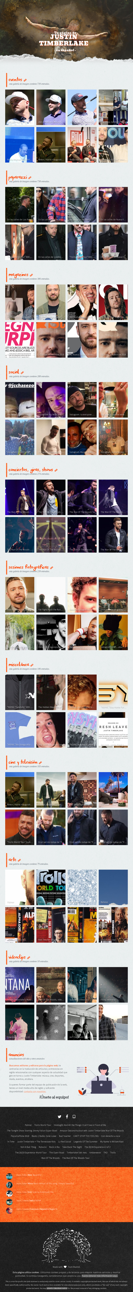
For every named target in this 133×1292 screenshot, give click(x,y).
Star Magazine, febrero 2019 (20, 354)
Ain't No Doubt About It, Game (82, 1037)
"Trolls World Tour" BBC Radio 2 (20, 257)
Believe (104, 902)
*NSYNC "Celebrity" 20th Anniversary (20, 707)
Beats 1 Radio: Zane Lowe (44, 1136)
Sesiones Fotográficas (29, 566)
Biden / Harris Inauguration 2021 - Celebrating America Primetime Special (51, 159)
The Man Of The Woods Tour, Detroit (114, 549)
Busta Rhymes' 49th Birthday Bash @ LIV (20, 159)
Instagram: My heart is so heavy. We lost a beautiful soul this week (51, 414)
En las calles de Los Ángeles (20, 219)
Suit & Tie (42, 1037)
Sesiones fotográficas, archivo (82, 609)
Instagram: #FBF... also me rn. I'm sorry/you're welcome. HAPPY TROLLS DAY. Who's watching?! (114, 647)
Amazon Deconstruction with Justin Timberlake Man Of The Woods (92, 1130)
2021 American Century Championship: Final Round (20, 122)
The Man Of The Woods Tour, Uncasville (20, 512)
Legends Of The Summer (85, 1141)
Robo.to (42, 1147)
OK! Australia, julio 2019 (80, 317)
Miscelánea (19, 664)
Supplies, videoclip (78, 999)
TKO (106, 1152)
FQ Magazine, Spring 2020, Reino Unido (20, 317)
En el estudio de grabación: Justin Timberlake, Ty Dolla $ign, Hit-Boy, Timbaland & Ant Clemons (20, 647)
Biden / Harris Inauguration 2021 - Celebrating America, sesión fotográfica (20, 609)
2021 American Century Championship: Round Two (51, 122)
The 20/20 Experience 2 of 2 (97, 1147)
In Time (10, 1141)
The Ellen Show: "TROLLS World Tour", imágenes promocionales (114, 804)
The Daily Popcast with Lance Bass (82, 804)
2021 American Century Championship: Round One (82, 122)
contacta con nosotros (35, 1091)
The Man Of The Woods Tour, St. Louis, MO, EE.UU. (82, 549)
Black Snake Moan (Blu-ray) (82, 939)
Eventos (16, 79)
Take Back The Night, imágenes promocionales (20, 1037)
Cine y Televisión (24, 761)
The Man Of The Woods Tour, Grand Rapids (114, 512)
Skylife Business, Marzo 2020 (51, 317)
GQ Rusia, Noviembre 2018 (113, 354)
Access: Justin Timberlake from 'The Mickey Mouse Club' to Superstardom (82, 707)
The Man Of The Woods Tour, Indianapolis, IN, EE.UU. (20, 549)
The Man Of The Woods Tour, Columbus (51, 549)
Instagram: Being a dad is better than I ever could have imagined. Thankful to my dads (82, 452)
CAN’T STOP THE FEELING (86, 1136)
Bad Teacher (65, 1136)
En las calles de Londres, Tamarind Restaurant (51, 257)
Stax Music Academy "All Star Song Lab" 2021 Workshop (114, 122)
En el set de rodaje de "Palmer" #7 (51, 842)
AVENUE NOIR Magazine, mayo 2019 (114, 317)
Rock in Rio (54, 1147)
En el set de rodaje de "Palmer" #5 (114, 842)
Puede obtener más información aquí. (100, 1275)
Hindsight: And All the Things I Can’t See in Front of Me (80, 1125)
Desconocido (75, 647)
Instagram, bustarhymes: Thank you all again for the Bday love (114, 452)
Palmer (10, 902)
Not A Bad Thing (28, 1147)
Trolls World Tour (42, 1125)
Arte (13, 859)
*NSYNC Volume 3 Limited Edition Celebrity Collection (82, 744)
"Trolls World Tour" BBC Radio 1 (82, 257)
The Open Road (56, 1152)
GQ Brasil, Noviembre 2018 (51, 354)
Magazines (19, 274)
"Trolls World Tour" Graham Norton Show (20, 842)
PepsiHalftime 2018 (20, 1136)
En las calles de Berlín (80, 219)
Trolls (113, 1152)
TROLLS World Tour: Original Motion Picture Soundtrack (51, 902)
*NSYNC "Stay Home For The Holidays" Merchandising (114, 707)
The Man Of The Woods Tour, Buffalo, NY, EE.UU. (82, 512)
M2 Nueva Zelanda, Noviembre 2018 (82, 354)
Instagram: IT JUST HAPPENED (20, 452)
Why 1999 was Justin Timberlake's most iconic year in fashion (51, 744)
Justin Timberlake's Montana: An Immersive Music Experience (20, 999)
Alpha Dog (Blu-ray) (16, 939)
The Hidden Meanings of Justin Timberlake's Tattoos (51, 707)
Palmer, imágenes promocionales (51, 804)
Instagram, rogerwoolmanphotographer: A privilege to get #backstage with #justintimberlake (51, 647)
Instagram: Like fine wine (112, 414)
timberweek (95, 1152)
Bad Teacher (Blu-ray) (48, 939)
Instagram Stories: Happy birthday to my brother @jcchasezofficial (20, 414)
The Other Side (76, 902)
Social (15, 371)
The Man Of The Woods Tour (75, 1158)
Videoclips (18, 956)
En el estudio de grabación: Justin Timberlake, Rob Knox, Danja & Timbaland (114, 609)
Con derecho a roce (110, 1136)
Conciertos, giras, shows (32, 469)
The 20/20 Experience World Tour (31, 1152)
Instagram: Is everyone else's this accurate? (82, 414)
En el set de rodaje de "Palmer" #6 (82, 842)
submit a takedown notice (57, 1288)
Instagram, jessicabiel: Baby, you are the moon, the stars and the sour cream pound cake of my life (51, 452)
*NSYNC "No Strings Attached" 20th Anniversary (20, 744)
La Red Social (64, 1141)
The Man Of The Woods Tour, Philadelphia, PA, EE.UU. (51, 512)
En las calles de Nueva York (51, 219)
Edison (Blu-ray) (108, 939)
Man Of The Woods (50, 1158)
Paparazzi (18, 176)
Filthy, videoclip (108, 999)
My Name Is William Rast (112, 1141)
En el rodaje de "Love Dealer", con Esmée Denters (114, 1037)
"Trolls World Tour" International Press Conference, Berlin (114, 159)
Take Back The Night (72, 1147)
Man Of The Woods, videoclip (51, 999)
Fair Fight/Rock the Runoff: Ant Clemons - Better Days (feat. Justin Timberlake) (51, 609)
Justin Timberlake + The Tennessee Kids (36, 1141)
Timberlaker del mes (77, 1152)
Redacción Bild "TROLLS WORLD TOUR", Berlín (82, 159)
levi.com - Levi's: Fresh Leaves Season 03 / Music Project (114, 744)
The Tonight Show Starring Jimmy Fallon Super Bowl (32, 1130)
